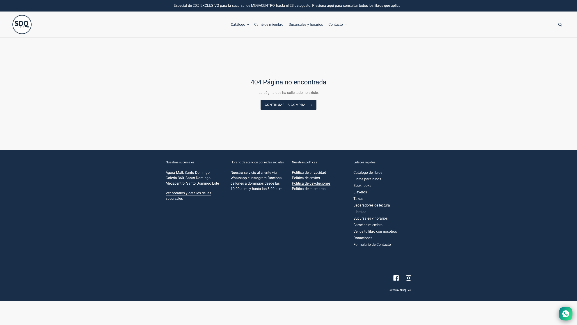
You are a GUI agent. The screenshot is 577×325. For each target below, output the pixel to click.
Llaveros (360, 192)
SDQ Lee (405, 290)
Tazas (358, 199)
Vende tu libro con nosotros (375, 231)
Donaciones (362, 238)
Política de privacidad (309, 172)
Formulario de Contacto (372, 244)
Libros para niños (367, 179)
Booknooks (362, 185)
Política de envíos (306, 178)
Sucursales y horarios (370, 218)
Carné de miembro (367, 225)
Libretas (359, 212)
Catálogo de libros (367, 172)
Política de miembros (308, 189)
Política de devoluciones (311, 183)
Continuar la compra (285, 105)
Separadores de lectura (371, 205)
